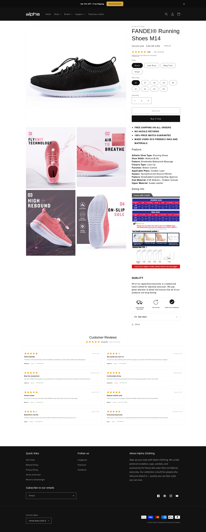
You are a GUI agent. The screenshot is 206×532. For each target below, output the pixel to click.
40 (173, 82)
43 (154, 89)
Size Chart (30, 460)
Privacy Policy (32, 469)
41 (136, 89)
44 (164, 89)
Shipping (135, 55)
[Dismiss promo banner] (184, 4)
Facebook (82, 469)
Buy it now (156, 118)
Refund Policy (32, 465)
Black (137, 65)
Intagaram (82, 460)
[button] (58, 14)
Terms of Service (33, 474)
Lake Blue (151, 65)
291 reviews (159, 52)
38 (154, 82)
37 (145, 82)
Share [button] (137, 324)
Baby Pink (168, 65)
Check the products (115, 4)
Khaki (137, 71)
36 (136, 82)
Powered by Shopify (173, 522)
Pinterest (82, 465)
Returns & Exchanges (35, 479)
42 (145, 89)
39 (164, 82)
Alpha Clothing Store (159, 522)
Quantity (135, 95)
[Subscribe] (73, 495)
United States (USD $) (37, 521)
